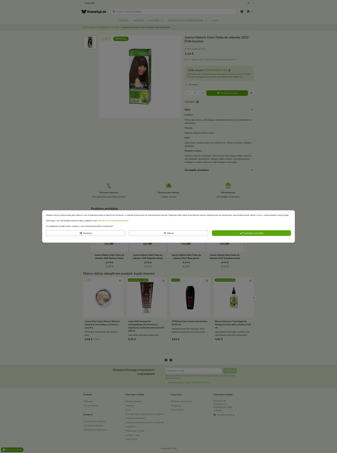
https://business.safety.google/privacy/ (112, 220)
